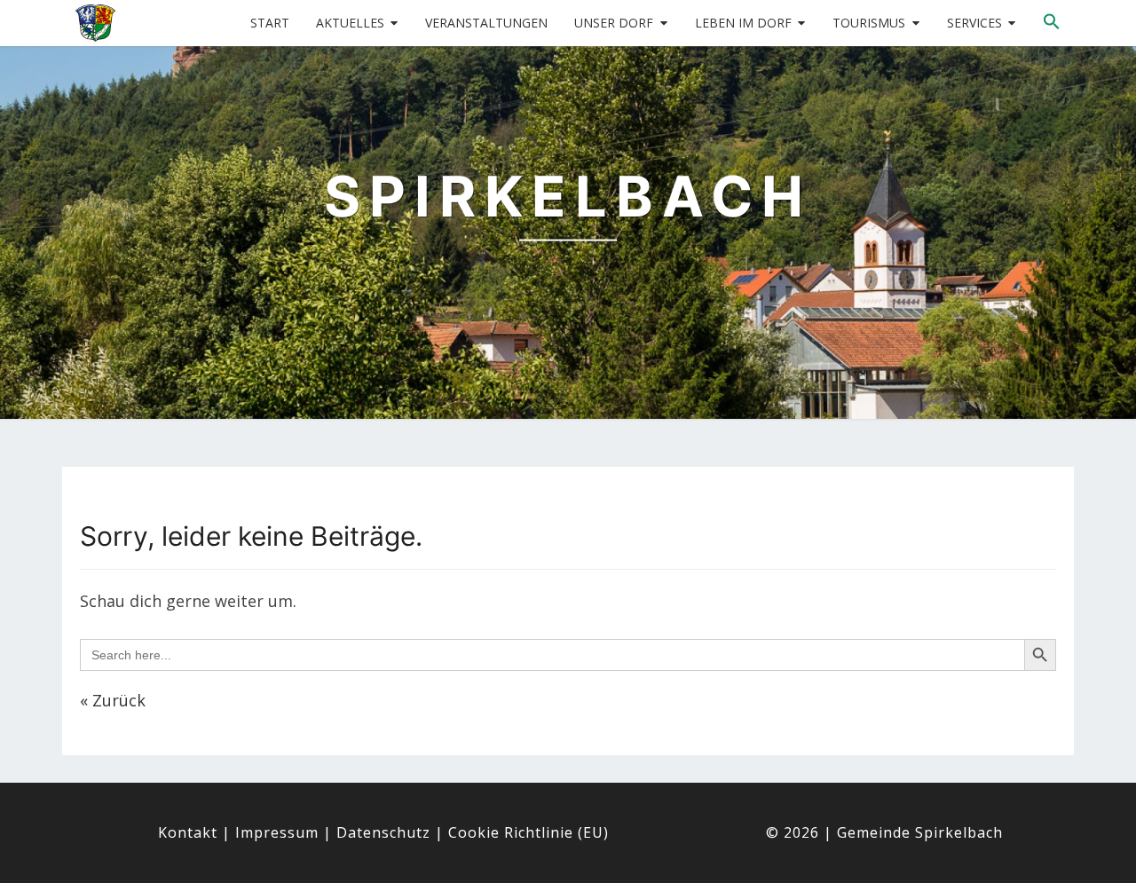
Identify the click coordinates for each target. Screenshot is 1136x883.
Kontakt (187, 832)
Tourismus (868, 22)
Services (974, 22)
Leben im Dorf (743, 22)
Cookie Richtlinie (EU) (528, 832)
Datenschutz (383, 832)
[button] (1052, 22)
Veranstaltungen (486, 22)
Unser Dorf (613, 22)
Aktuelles (350, 22)
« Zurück (113, 700)
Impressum (277, 832)
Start (269, 22)
